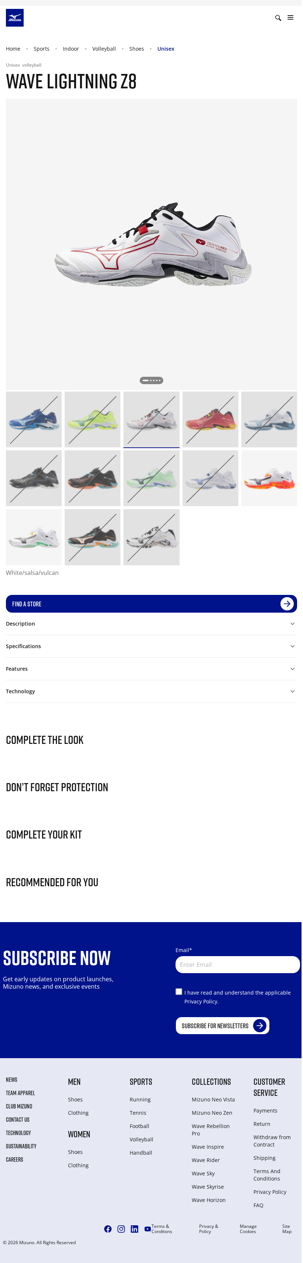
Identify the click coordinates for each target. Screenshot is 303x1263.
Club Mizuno (19, 1106)
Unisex (165, 48)
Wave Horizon (209, 1199)
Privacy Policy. (201, 1001)
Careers (14, 1159)
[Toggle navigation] (290, 17)
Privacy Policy (269, 1191)
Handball (141, 1152)
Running (140, 1099)
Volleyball (104, 48)
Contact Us (18, 1119)
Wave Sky (203, 1173)
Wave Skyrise (208, 1186)
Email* (184, 950)
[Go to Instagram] (121, 1229)
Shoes (136, 48)
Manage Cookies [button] (248, 1229)
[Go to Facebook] (108, 1229)
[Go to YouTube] (148, 1229)
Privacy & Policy (208, 1229)
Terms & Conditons (162, 1229)
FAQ (258, 1205)
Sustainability (21, 1146)
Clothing (78, 1112)
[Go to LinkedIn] (134, 1229)
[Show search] (278, 18)
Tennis (138, 1112)
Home (13, 48)
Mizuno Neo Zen (212, 1112)
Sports (42, 48)
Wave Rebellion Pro (211, 1130)
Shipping (264, 1157)
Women (79, 1133)
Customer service (269, 1087)
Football (139, 1126)
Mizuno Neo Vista (213, 1099)
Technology (18, 1133)
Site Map (287, 1229)
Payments (265, 1110)
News (11, 1079)
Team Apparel (20, 1093)
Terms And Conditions (266, 1175)
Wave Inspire (208, 1146)
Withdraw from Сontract (272, 1141)
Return (261, 1123)
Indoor (71, 48)
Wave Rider (206, 1160)
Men (74, 1081)
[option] (34, 419)
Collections (211, 1081)
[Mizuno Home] (15, 17)
